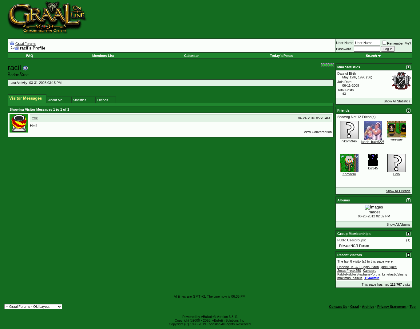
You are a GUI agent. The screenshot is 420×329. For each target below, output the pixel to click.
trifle (35, 118)
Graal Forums (25, 44)
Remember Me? (399, 43)
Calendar (191, 55)
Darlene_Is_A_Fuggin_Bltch (358, 267)
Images (374, 212)
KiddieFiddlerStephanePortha (358, 274)
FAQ (29, 55)
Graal (354, 306)
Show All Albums (398, 224)
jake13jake (389, 267)
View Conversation (318, 132)
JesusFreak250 (349, 270)
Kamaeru (349, 174)
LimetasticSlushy (394, 274)
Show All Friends (398, 191)
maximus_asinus (350, 278)
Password (343, 49)
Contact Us (338, 306)
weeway (396, 139)
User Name (344, 43)
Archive (368, 306)
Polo (396, 174)
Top (413, 306)
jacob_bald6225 (373, 142)
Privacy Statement (391, 306)
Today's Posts (281, 55)
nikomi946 (349, 141)
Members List (103, 55)
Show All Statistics (397, 101)
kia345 (373, 168)
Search (371, 55)
